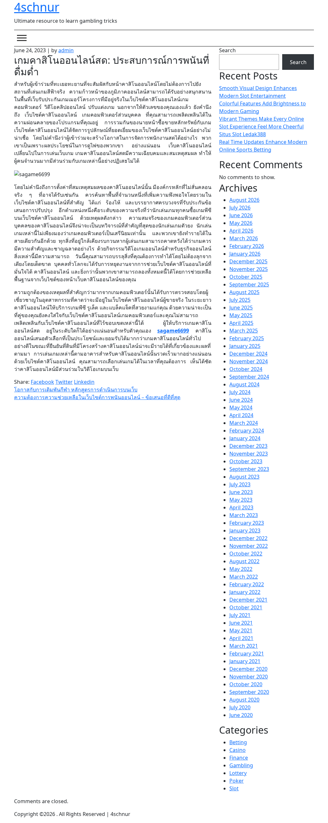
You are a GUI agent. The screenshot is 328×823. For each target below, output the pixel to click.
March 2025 (243, 330)
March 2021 (243, 645)
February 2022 (246, 584)
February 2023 (246, 522)
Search (227, 50)
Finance (238, 757)
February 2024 (246, 430)
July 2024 (239, 392)
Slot (234, 788)
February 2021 (246, 653)
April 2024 (241, 415)
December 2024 (248, 353)
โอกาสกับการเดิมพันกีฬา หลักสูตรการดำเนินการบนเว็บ (75, 389)
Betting (238, 742)
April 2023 (241, 507)
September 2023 (249, 469)
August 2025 (244, 292)
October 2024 (245, 369)
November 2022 (248, 545)
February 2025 (246, 338)
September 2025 (249, 284)
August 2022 (244, 561)
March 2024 (243, 422)
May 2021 (240, 630)
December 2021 (248, 599)
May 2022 (240, 568)
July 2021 (239, 615)
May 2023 (240, 499)
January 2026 (244, 253)
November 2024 (248, 361)
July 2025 (239, 299)
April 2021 (241, 638)
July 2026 (239, 207)
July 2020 (239, 707)
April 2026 (241, 230)
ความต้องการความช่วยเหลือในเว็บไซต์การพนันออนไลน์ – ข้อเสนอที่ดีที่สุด (97, 397)
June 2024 (241, 399)
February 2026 (246, 246)
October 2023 (245, 461)
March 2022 (243, 576)
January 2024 (244, 438)
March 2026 (243, 238)
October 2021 (245, 607)
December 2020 (248, 668)
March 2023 (243, 515)
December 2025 (248, 261)
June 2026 (241, 215)
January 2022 (244, 592)
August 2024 (244, 384)
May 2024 (240, 407)
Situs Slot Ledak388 (242, 134)
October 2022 (245, 553)
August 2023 (244, 476)
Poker (236, 780)
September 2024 (249, 376)
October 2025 (245, 276)
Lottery (238, 773)
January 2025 (244, 346)
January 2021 (244, 661)
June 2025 (241, 307)
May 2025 (240, 315)
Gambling (241, 765)
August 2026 (244, 199)
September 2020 (249, 691)
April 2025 (241, 322)
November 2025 (248, 269)
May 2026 (240, 222)
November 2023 (248, 453)
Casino (237, 749)
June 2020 (241, 715)
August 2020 (244, 699)
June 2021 (241, 622)
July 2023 (239, 484)
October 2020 (245, 684)
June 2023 (241, 492)
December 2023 (248, 445)
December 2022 (248, 538)
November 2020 (248, 676)
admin (66, 50)
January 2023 (244, 530)
